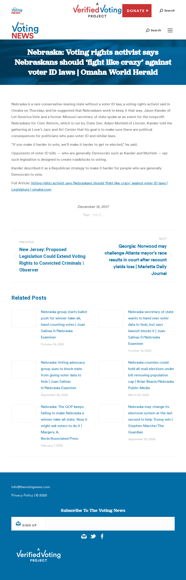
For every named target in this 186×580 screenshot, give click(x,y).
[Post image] (23, 319)
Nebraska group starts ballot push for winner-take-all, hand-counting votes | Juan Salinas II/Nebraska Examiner (64, 324)
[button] (167, 10)
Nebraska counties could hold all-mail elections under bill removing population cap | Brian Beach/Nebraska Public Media (151, 375)
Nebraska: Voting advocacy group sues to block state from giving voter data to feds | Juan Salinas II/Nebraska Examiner (63, 375)
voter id (97, 214)
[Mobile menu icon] (170, 30)
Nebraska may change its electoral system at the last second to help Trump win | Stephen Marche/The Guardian (150, 419)
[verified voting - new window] (97, 18)
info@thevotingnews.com (30, 487)
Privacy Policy (22, 495)
